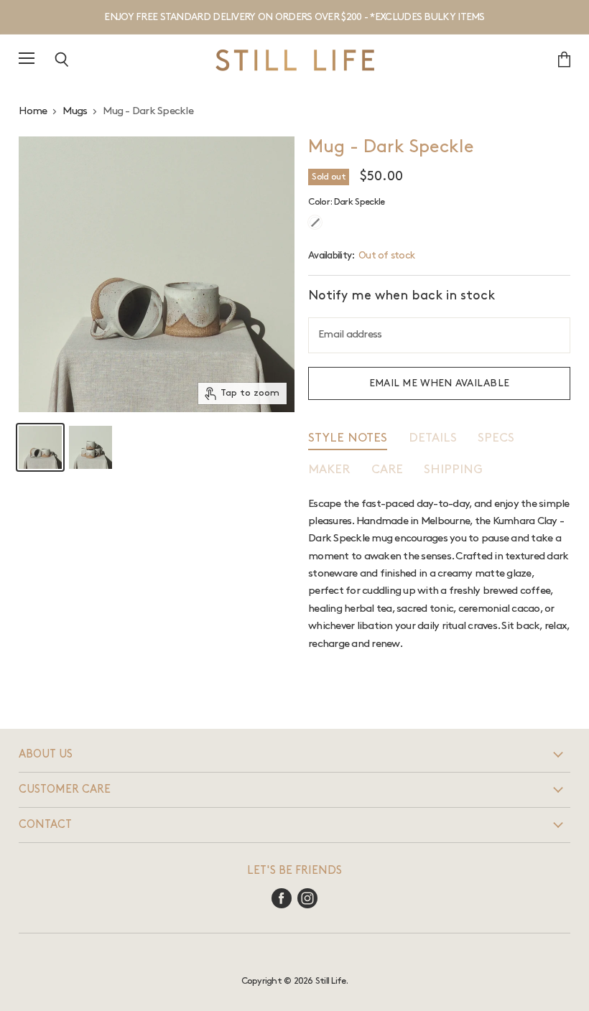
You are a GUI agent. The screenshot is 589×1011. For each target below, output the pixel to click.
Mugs (74, 111)
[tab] (347, 441)
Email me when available (439, 383)
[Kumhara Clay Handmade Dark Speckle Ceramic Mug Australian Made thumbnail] (40, 447)
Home (33, 111)
